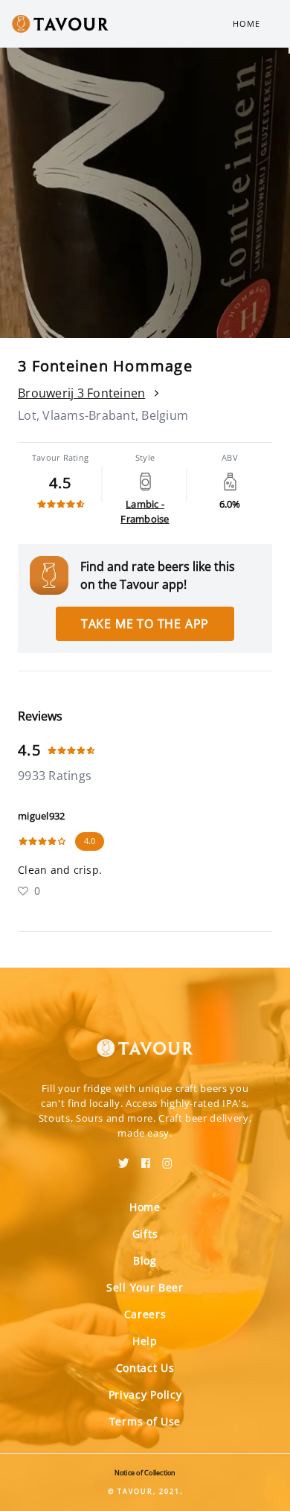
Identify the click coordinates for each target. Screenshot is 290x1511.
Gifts (145, 1234)
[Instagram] (167, 1158)
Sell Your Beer (145, 1287)
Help (145, 1341)
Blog (145, 1260)
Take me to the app (145, 624)
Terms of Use (145, 1421)
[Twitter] (123, 1158)
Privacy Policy (145, 1394)
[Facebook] (145, 1158)
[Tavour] (145, 1039)
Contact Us (145, 1368)
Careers (145, 1314)
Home (246, 23)
